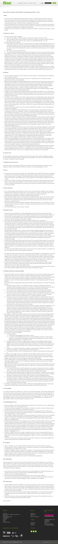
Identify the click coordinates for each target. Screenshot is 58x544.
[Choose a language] (42, 3)
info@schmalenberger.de (50, 524)
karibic (17, 514)
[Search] (40, 3)
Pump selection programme (35, 516)
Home (3, 6)
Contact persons (33, 522)
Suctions (4, 521)
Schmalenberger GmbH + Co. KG (17, 542)
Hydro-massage (5, 515)
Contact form (33, 524)
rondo (14, 514)
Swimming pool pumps (6, 522)
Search (32, 515)
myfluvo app (5, 513)
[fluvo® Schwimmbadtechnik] (7, 3)
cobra (11, 516)
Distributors (32, 523)
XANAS (11, 514)
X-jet (19, 514)
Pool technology (20, 3)
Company (25, 3)
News (28, 3)
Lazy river (4, 519)
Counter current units (6, 514)
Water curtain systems (6, 516)
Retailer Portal (48, 3)
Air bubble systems (6, 517)
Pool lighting (5, 518)
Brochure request (33, 514)
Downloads (32, 513)
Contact (31, 3)
